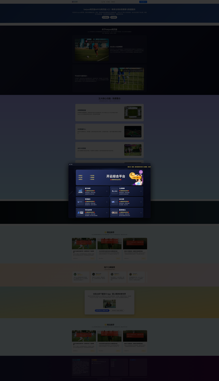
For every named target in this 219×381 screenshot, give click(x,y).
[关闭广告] (149, 164)
